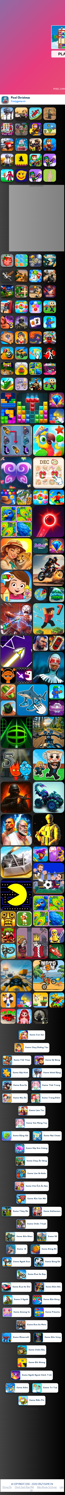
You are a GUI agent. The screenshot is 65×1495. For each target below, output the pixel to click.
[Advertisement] (32, 1443)
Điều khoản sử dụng (46, 1487)
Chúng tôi (7, 1487)
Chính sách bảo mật (24, 1487)
